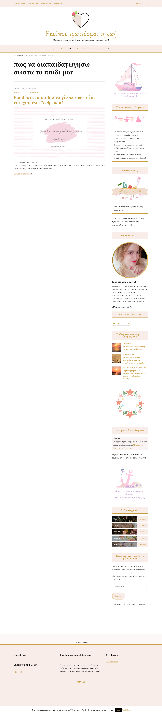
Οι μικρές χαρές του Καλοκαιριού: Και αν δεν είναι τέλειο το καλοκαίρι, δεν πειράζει (135, 374)
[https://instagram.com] (21, 672)
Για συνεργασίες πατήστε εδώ (130, 315)
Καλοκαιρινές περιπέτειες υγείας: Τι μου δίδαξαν (134, 347)
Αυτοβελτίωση (33, 3)
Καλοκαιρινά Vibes (129, 355)
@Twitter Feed (112, 661)
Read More (126, 710)
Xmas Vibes (58, 3)
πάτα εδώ (81, 682)
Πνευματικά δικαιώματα (98, 49)
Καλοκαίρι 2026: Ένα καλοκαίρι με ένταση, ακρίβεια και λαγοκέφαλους (134, 360)
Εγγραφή (118, 596)
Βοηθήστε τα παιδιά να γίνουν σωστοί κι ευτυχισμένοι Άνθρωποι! (54, 100)
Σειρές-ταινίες (46, 3)
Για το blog (65, 49)
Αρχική (54, 49)
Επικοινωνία (81, 49)
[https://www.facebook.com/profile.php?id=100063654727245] (16, 672)
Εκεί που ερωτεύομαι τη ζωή (81, 33)
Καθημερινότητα (19, 3)
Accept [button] (118, 710)
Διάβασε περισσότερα (22, 174)
